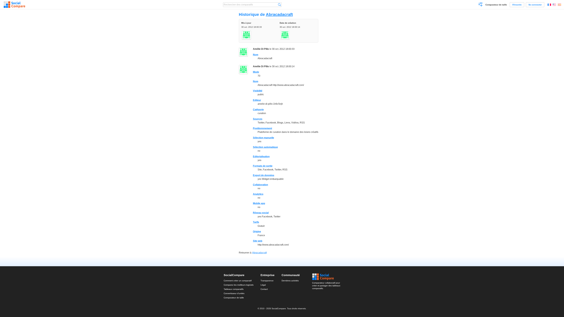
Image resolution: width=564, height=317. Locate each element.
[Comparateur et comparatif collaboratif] (14, 4)
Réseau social (261, 212)
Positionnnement (262, 128)
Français (549, 5)
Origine (257, 231)
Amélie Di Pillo (261, 49)
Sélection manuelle (263, 137)
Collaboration (260, 184)
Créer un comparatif (481, 5)
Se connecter (535, 5)
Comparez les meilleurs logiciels (239, 285)
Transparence (267, 280)
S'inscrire (517, 5)
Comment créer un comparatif (238, 280)
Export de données (263, 175)
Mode (256, 72)
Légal (263, 285)
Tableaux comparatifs (234, 289)
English (554, 5)
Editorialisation (261, 156)
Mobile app (259, 203)
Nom (255, 54)
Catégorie (258, 109)
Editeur (257, 100)
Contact (264, 289)
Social (326, 276)
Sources (257, 119)
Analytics (258, 194)
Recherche (279, 4)
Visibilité (257, 91)
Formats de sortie (262, 166)
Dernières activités (290, 280)
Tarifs (256, 222)
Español (559, 5)
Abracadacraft (279, 14)
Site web (257, 241)
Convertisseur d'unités (234, 293)
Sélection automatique (265, 147)
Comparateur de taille (496, 5)
